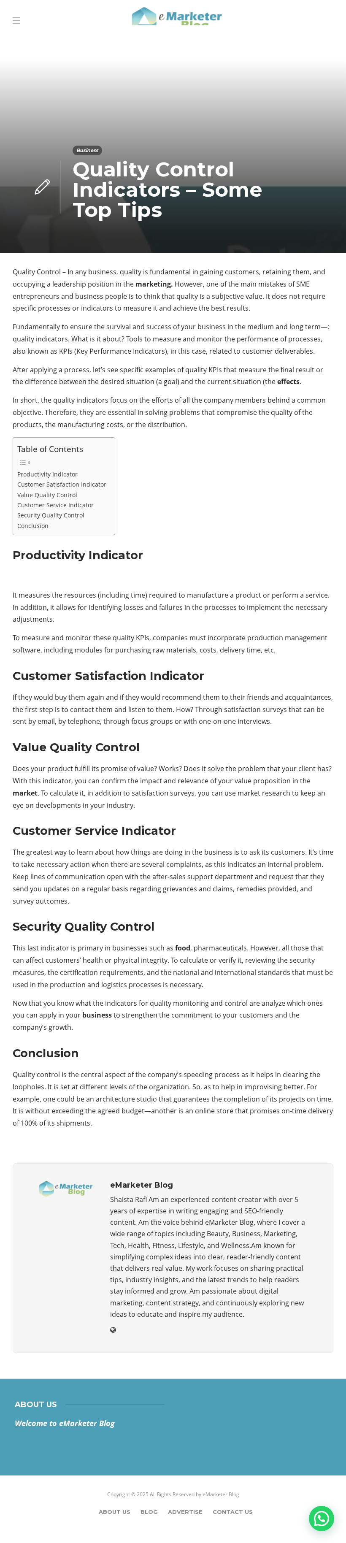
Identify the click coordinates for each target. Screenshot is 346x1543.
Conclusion (33, 526)
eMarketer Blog (221, 1494)
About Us (114, 1511)
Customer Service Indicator (55, 505)
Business (87, 150)
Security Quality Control (50, 515)
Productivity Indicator (47, 474)
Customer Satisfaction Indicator (61, 484)
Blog (149, 1511)
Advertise (185, 1511)
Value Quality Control (47, 495)
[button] (321, 1518)
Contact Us (233, 1511)
